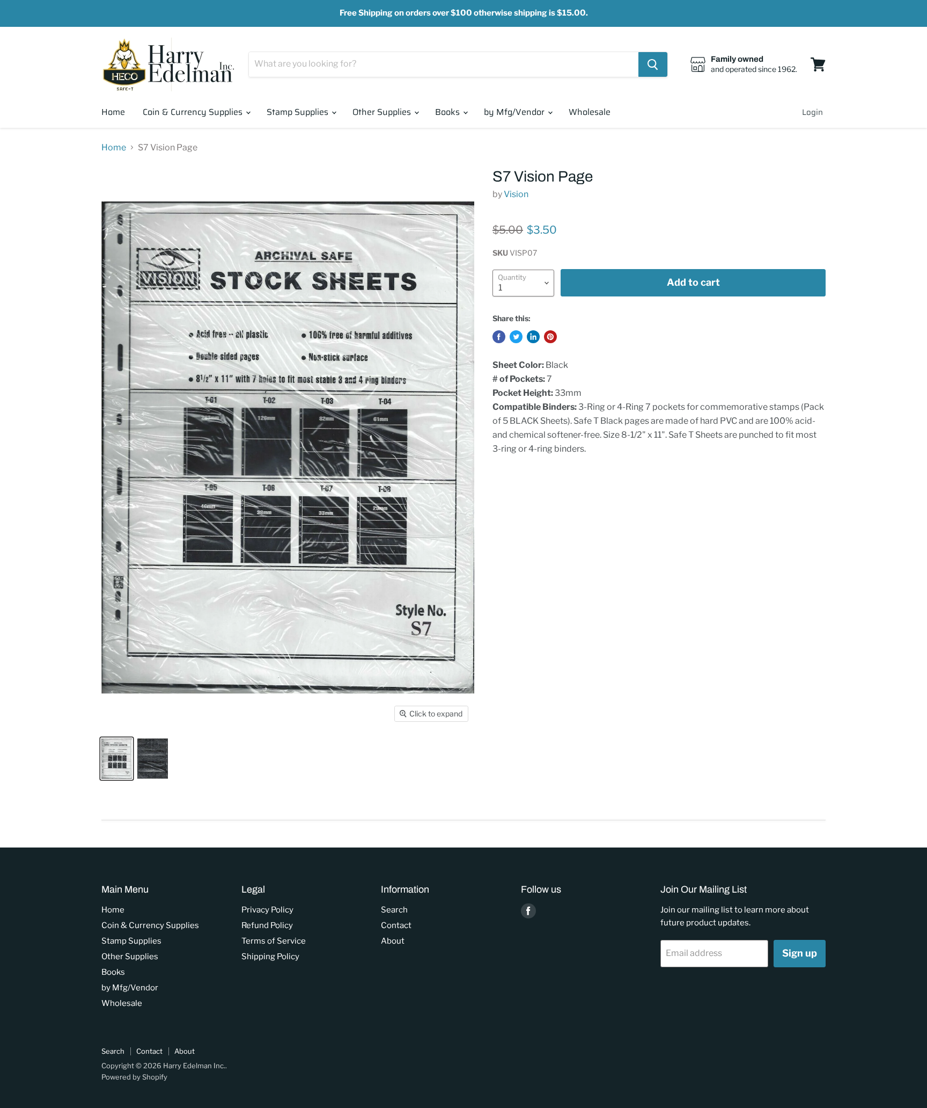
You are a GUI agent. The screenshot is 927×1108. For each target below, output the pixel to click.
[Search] (652, 64)
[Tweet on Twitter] (516, 336)
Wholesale (589, 112)
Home (113, 112)
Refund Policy (267, 925)
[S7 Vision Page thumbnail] (116, 758)
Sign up (799, 953)
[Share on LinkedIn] (533, 336)
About (392, 941)
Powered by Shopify (134, 1077)
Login (812, 112)
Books (448, 112)
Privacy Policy (267, 910)
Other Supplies (382, 112)
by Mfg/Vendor (515, 112)
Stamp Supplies (298, 112)
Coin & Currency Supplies (194, 112)
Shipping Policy (270, 956)
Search (394, 910)
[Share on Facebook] (498, 336)
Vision (516, 194)
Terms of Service (273, 941)
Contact (396, 925)
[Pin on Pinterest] (550, 336)
